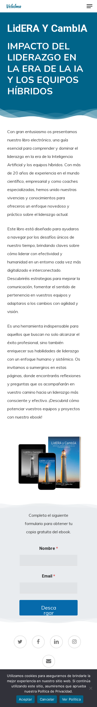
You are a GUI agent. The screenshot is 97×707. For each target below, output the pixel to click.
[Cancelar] (90, 688)
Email (48, 576)
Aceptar (25, 699)
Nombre (48, 548)
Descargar (48, 609)
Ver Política (71, 699)
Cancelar (47, 699)
